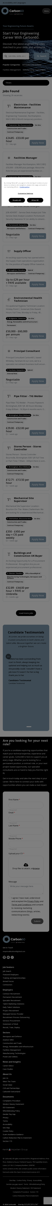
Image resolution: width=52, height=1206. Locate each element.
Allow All (35, 200)
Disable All (17, 200)
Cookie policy (24, 187)
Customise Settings (25, 193)
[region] (26, 191)
